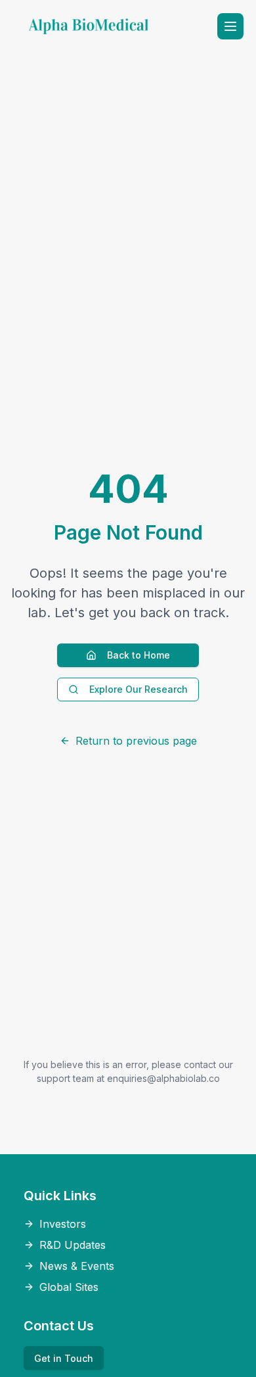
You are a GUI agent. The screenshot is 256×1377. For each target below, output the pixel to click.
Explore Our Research (138, 689)
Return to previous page (136, 740)
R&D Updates (72, 1244)
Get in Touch (63, 1358)
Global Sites (68, 1287)
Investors (62, 1223)
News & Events (76, 1265)
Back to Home (138, 655)
